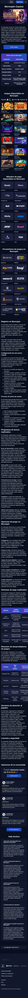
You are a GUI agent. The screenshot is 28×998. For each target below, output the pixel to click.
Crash (15, 99)
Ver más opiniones (14, 829)
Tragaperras (23, 99)
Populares (3, 99)
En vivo (10, 99)
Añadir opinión (14, 775)
